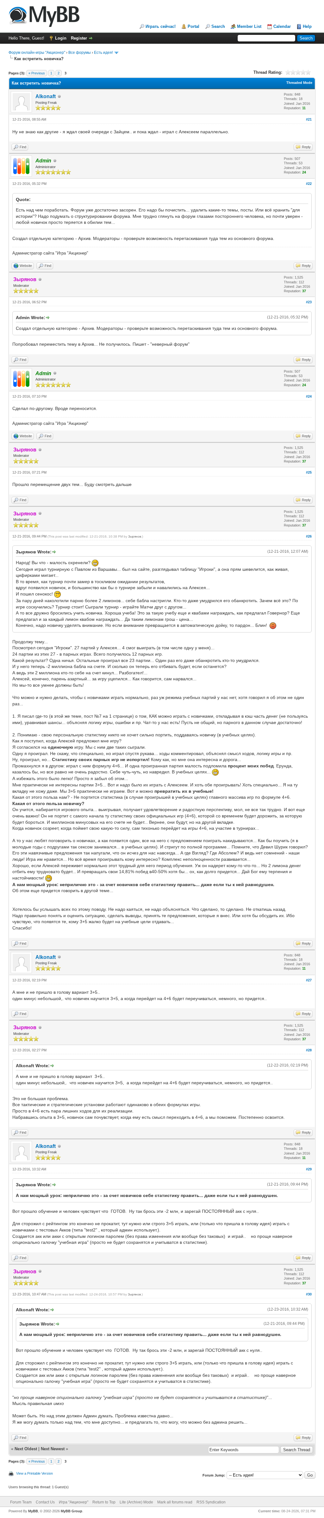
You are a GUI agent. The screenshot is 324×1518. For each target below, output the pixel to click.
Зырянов (134, 536)
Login (60, 38)
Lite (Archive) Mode (136, 1502)
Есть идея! (103, 52)
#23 (309, 302)
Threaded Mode (299, 83)
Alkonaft (45, 96)
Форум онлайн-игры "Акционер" (37, 52)
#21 (309, 119)
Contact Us (45, 1502)
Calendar (282, 26)
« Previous (36, 73)
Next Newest (53, 1448)
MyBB (33, 1511)
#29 (309, 1169)
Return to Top (103, 1502)
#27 (309, 980)
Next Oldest (26, 1448)
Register (79, 38)
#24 (309, 396)
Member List (249, 26)
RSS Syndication (211, 1502)
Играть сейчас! (161, 26)
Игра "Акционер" (73, 1502)
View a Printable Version (34, 1473)
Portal (193, 26)
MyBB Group (71, 1511)
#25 (309, 472)
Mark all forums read (174, 1502)
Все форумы (79, 52)
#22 (309, 184)
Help (307, 26)
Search (218, 26)
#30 (309, 1294)
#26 (309, 536)
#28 (309, 1050)
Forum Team (21, 1502)
